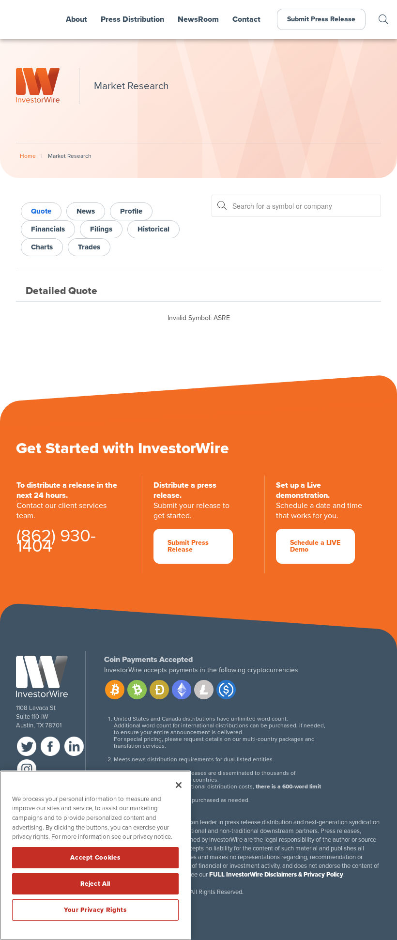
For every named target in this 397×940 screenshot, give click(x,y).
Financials (48, 229)
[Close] (178, 785)
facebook (50, 746)
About (76, 19)
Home (28, 156)
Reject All (95, 884)
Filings (101, 229)
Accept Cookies (95, 858)
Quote (41, 211)
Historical (153, 229)
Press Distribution (132, 19)
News (85, 211)
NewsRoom (198, 19)
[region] (95, 855)
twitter (26, 746)
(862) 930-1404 (56, 543)
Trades (89, 247)
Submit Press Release (321, 19)
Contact (246, 19)
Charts (42, 247)
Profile (131, 211)
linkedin (74, 746)
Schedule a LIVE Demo (315, 546)
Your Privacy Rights (95, 910)
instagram (26, 769)
